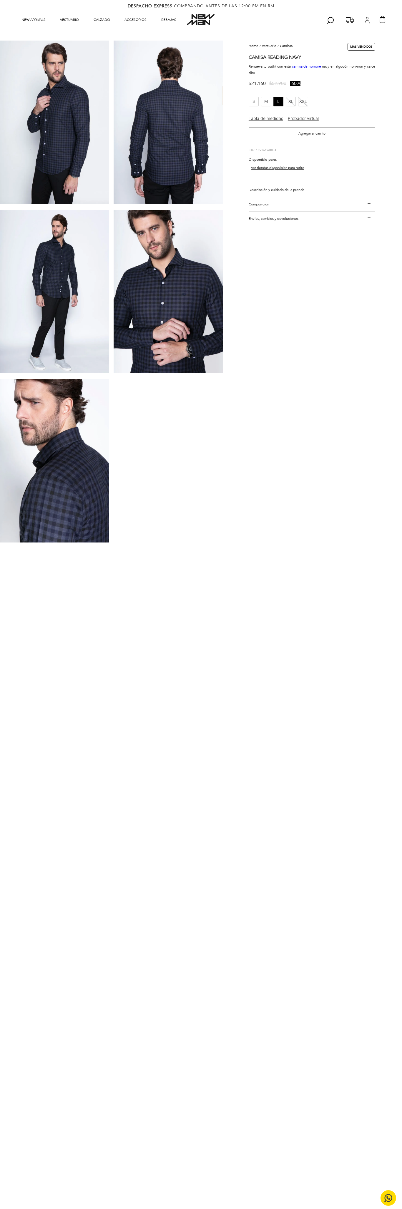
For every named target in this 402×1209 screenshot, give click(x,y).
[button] (54, 123)
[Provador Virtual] (303, 118)
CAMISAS (286, 45)
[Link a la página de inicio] (255, 46)
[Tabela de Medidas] (268, 118)
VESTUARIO (269, 45)
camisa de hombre (306, 66)
